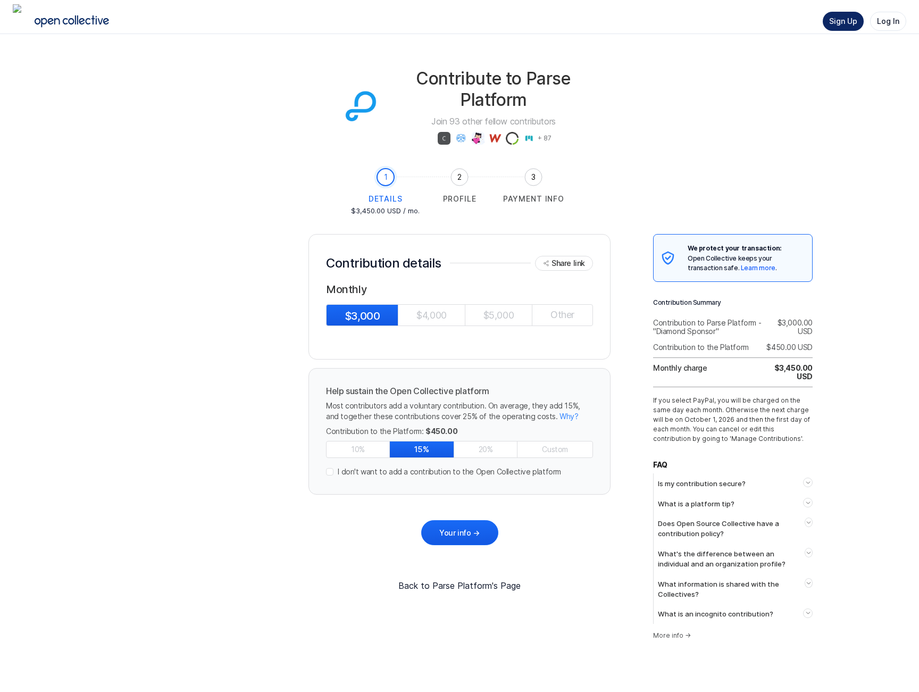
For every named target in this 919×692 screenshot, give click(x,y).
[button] (459, 471)
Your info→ (459, 532)
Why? (568, 416)
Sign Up (843, 21)
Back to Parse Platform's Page (459, 585)
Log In (888, 21)
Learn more (758, 268)
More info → (672, 635)
